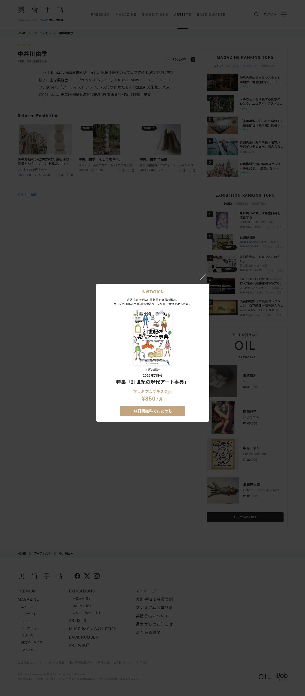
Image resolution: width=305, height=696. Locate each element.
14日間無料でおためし (152, 411)
